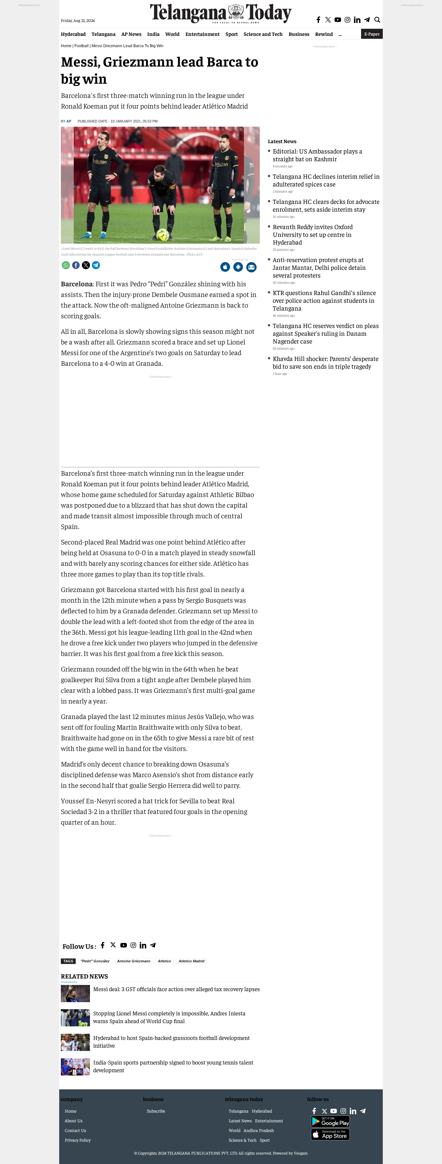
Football (81, 46)
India (153, 33)
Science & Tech (243, 1140)
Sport (232, 33)
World (172, 33)
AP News (131, 33)
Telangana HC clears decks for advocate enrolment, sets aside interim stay (326, 205)
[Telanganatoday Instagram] (133, 946)
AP (68, 121)
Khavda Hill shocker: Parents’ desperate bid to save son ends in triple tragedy (326, 362)
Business (299, 33)
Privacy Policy (78, 1140)
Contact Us (75, 1130)
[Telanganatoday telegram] (152, 946)
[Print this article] (251, 267)
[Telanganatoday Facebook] (102, 946)
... (340, 33)
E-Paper (372, 34)
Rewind (324, 33)
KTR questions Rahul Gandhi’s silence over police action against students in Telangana (324, 300)
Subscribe (156, 1111)
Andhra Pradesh (259, 1130)
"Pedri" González (95, 961)
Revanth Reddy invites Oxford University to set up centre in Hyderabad (313, 234)
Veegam (301, 1153)
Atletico (164, 961)
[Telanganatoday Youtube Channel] (123, 946)
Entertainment (202, 33)
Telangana (104, 33)
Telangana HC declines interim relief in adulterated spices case (326, 180)
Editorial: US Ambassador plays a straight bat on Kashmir (317, 155)
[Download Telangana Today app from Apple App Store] (225, 267)
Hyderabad (73, 33)
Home (66, 46)
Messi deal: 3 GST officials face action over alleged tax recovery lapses (176, 988)
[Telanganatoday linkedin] (143, 946)
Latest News (282, 141)
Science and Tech (263, 33)
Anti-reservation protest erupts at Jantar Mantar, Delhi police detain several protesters (319, 267)
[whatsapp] (66, 265)
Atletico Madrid (191, 961)
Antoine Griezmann (133, 961)
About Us (74, 1120)
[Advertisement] (160, 884)
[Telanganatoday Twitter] (113, 946)
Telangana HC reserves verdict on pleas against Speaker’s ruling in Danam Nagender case (326, 333)
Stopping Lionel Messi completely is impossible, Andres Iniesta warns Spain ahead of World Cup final (169, 1016)
